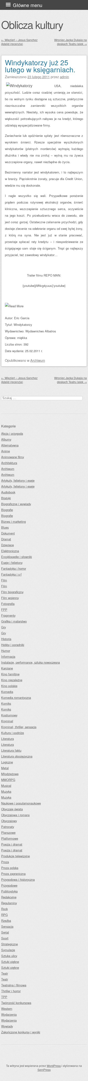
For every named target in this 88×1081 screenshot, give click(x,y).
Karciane (7, 668)
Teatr (4, 973)
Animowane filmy (12, 457)
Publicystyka (9, 891)
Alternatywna (10, 445)
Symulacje (8, 950)
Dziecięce (7, 545)
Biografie (7, 510)
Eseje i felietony (12, 562)
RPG (4, 914)
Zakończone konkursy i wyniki (20, 1032)
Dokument (8, 533)
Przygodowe (9, 885)
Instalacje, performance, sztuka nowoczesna (30, 662)
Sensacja (7, 926)
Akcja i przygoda (12, 433)
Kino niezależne (11, 680)
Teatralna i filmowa (13, 985)
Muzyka (6, 791)
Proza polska (9, 868)
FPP (4, 609)
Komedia (7, 691)
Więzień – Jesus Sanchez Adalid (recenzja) (19, 42)
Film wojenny (10, 598)
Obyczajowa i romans (15, 815)
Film (4, 580)
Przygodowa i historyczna (18, 879)
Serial (5, 932)
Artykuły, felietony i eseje (17, 480)
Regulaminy (9, 903)
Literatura (7, 738)
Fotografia (8, 603)
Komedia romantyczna (16, 697)
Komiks (6, 703)
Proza (5, 862)
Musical (6, 785)
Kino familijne (10, 674)
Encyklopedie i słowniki (16, 556)
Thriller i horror (11, 991)
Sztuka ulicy (9, 956)
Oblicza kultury (32, 24)
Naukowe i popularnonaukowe (21, 803)
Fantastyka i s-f (11, 574)
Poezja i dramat (11, 844)
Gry (3, 627)
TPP (4, 997)
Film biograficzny (12, 592)
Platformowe (9, 838)
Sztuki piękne (10, 961)
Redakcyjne (8, 897)
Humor (5, 650)
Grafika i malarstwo (14, 621)
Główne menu (27, 5)
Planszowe (8, 832)
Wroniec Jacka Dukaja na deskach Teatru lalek (70, 42)
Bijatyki (6, 498)
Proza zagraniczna (13, 873)
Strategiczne (9, 944)
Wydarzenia (9, 1014)
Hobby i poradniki (12, 644)
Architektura (9, 463)
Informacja (8, 656)
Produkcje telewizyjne (15, 856)
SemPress (44, 1070)
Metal (5, 768)
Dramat (6, 539)
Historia (6, 639)
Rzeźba (6, 920)
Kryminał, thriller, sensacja (18, 727)
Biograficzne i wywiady (16, 504)
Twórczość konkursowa (16, 1002)
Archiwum (37, 360)
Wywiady (7, 1026)
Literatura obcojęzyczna (16, 756)
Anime (5, 451)
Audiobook (8, 492)
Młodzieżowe (10, 774)
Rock (4, 909)
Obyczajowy (9, 821)
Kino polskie (9, 686)
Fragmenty (8, 615)
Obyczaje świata (12, 809)
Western (6, 1008)
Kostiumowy (9, 715)
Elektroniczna (10, 551)
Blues (5, 527)
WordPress (54, 1066)
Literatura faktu (11, 750)
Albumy (6, 439)
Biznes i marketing (13, 521)
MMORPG (8, 779)
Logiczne (7, 762)
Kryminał (7, 721)
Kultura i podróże (12, 733)
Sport (4, 938)
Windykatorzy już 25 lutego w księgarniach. (40, 65)
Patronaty (7, 826)
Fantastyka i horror (13, 568)
